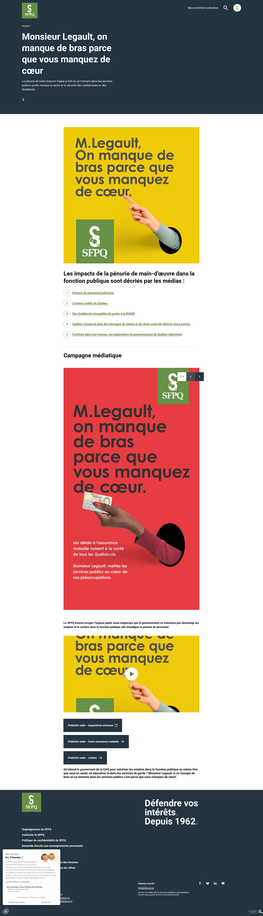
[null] (190, 376)
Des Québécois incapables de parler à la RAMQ (103, 313)
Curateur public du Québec (90, 303)
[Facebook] (200, 883)
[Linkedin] (215, 883)
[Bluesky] (207, 883)
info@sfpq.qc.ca (62, 901)
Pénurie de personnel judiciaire (93, 293)
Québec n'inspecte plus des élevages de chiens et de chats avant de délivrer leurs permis (131, 324)
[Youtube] (223, 883)
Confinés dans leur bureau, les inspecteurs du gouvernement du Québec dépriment (127, 334)
